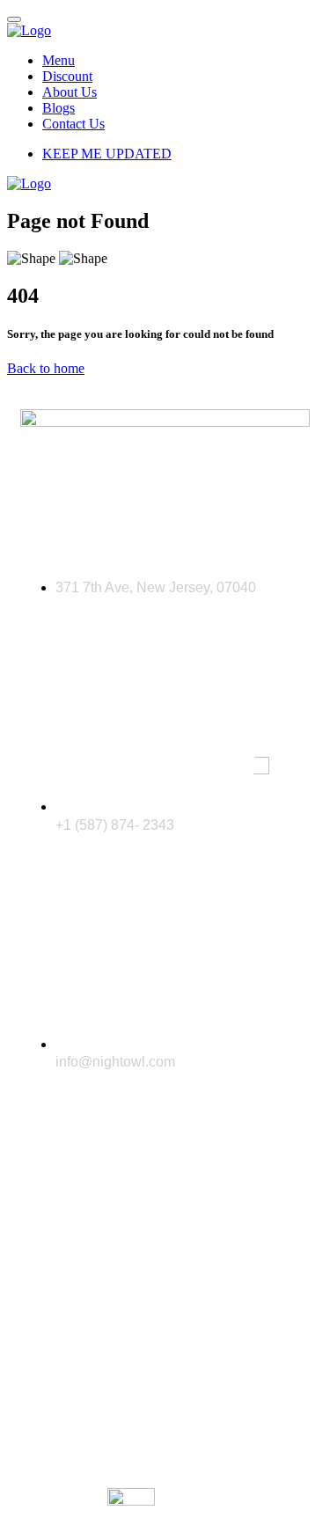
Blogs (58, 107)
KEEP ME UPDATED (107, 153)
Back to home (45, 368)
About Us (69, 91)
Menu (58, 60)
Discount (67, 76)
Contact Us (73, 123)
